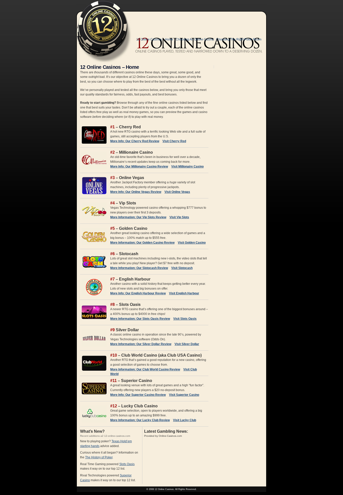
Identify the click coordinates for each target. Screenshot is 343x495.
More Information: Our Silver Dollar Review (140, 344)
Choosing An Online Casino (195, 39)
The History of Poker (98, 457)
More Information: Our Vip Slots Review (138, 217)
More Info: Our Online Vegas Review (135, 192)
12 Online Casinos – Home (154, 39)
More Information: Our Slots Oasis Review (140, 318)
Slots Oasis (127, 464)
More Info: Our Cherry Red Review (134, 141)
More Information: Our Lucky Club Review (140, 420)
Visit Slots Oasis (185, 318)
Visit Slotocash (182, 268)
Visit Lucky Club (184, 420)
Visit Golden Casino (192, 242)
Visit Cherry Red (174, 141)
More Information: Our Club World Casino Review (145, 369)
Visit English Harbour (184, 293)
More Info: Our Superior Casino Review (138, 395)
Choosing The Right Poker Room (238, 39)
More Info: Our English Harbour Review (138, 293)
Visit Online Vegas (177, 192)
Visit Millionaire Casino (187, 166)
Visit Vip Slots (179, 217)
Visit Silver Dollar (187, 344)
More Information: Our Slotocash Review (139, 268)
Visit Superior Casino (184, 395)
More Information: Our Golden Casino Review (142, 242)
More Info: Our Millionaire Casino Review (139, 166)
